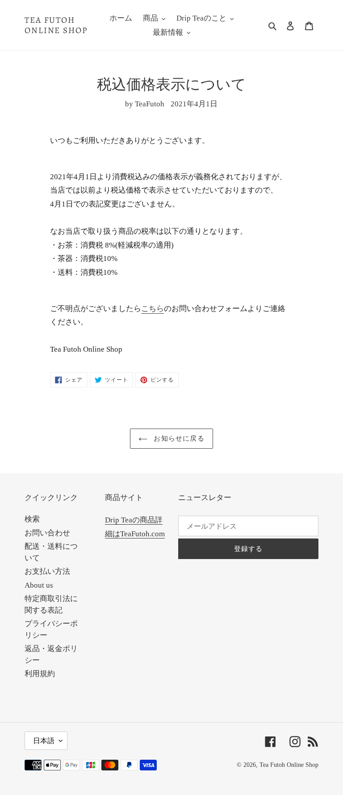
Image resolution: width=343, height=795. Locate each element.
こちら (152, 308)
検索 (32, 519)
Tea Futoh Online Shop (56, 25)
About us (39, 585)
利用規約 (40, 673)
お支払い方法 (47, 571)
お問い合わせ (47, 533)
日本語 (43, 741)
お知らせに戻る (178, 438)
